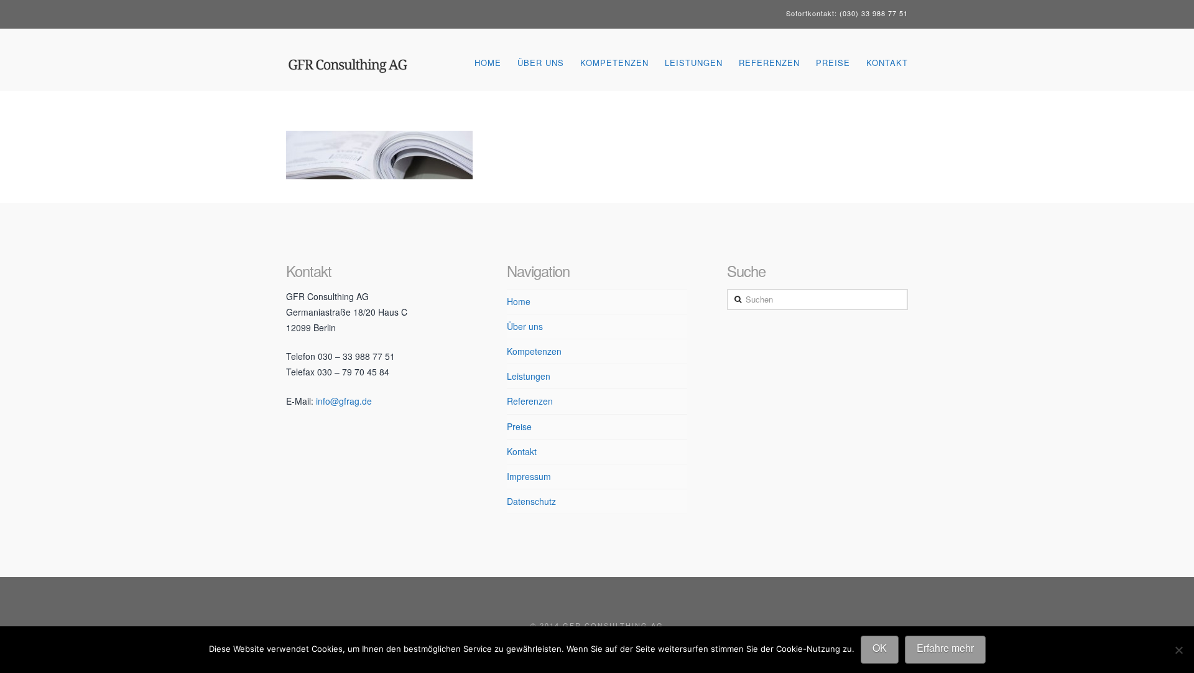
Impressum (529, 476)
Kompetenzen (534, 351)
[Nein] (1178, 650)
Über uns (525, 326)
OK (879, 648)
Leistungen (528, 376)
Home (518, 301)
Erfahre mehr (945, 648)
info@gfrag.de (344, 401)
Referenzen (530, 401)
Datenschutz (531, 501)
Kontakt (522, 451)
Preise (519, 426)
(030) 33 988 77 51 (874, 13)
